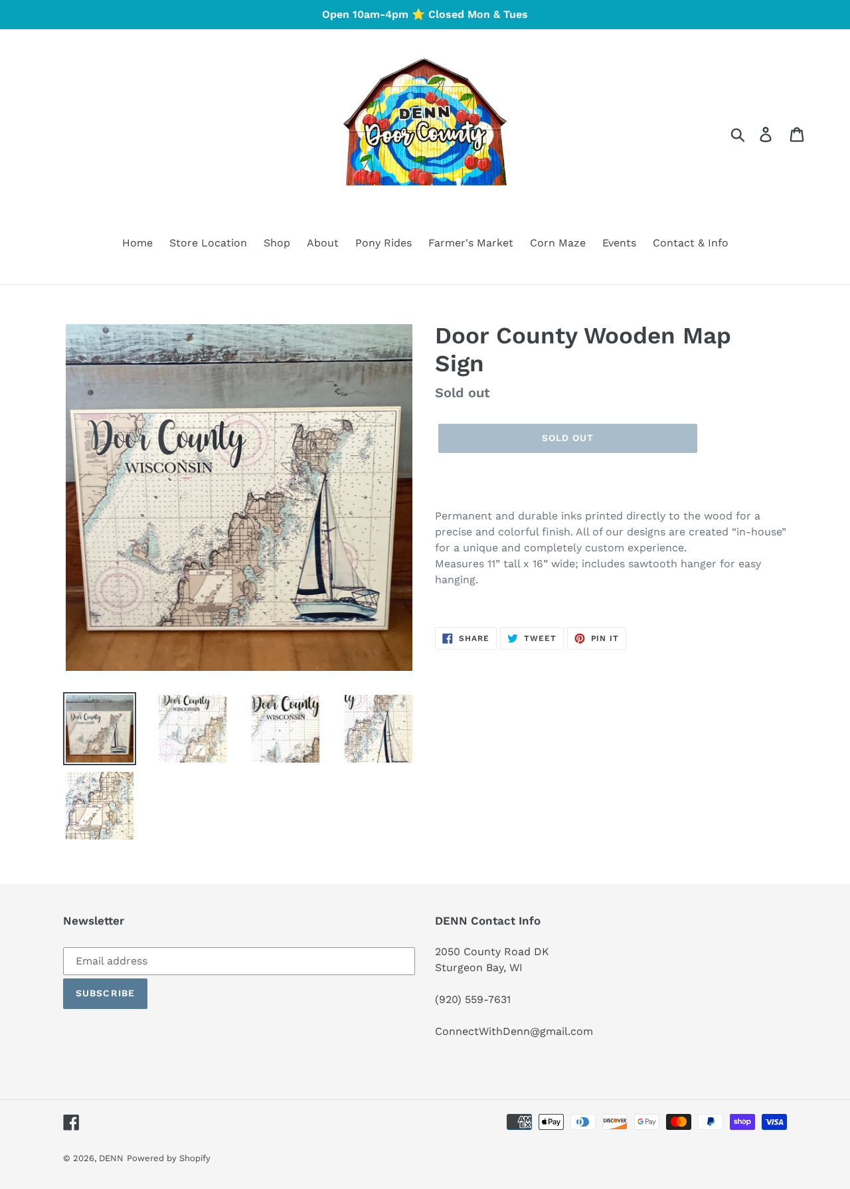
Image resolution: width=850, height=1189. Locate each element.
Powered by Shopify (169, 1158)
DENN (111, 1158)
